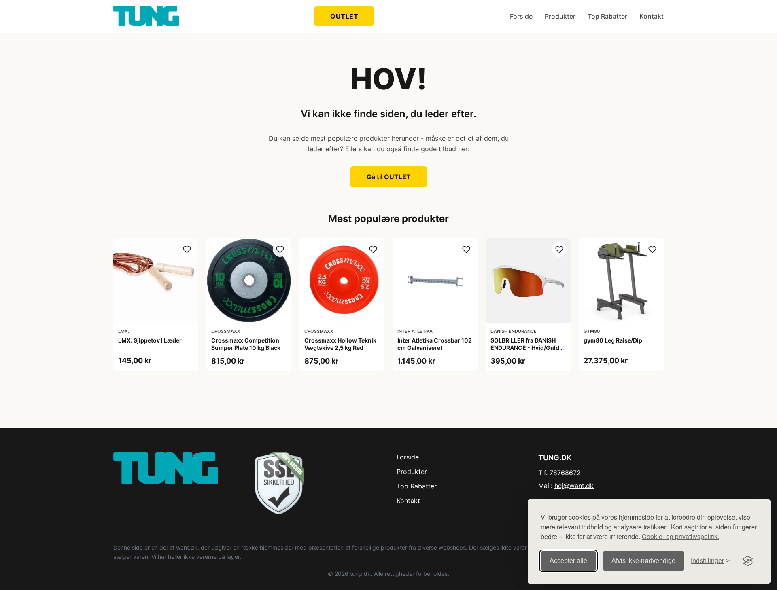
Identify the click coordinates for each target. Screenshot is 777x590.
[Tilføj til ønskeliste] (187, 249)
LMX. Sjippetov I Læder (150, 340)
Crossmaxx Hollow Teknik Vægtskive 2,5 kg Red (340, 344)
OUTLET (344, 16)
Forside (521, 16)
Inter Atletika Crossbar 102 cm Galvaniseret (434, 344)
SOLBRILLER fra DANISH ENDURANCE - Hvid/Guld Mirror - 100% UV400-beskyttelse (524, 351)
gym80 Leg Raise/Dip (613, 340)
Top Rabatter (607, 16)
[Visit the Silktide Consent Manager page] (748, 561)
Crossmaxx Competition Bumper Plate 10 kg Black (245, 344)
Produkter (560, 16)
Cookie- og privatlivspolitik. (680, 536)
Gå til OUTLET (389, 177)
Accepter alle (568, 560)
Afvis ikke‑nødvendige (643, 560)
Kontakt (651, 16)
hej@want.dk (574, 486)
